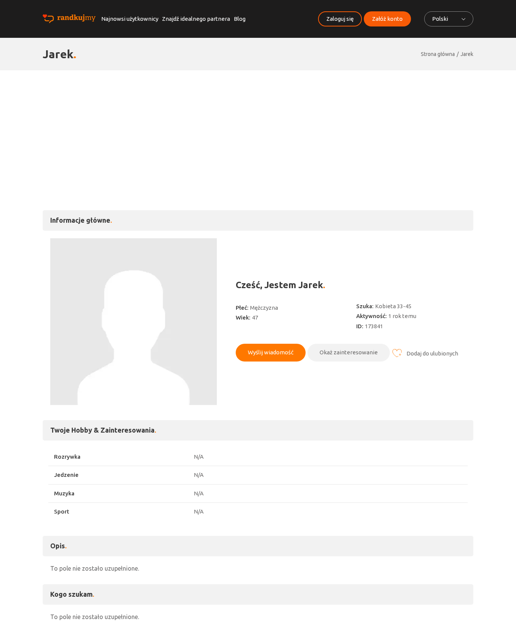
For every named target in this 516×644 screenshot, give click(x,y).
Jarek (466, 54)
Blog (240, 19)
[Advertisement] (258, 127)
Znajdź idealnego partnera (196, 19)
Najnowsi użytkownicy (129, 19)
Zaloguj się (340, 19)
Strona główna (438, 54)
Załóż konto (387, 19)
